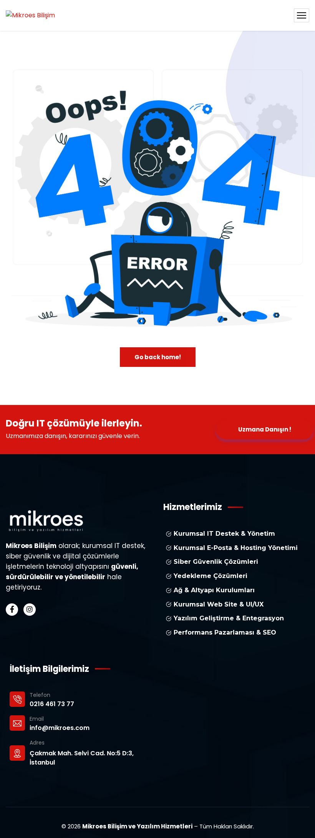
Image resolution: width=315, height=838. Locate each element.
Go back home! (157, 357)
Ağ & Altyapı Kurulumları (213, 590)
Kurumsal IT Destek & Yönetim (223, 533)
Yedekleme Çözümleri (209, 576)
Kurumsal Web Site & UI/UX (218, 604)
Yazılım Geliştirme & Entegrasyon (228, 618)
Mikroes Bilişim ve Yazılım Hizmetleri (137, 826)
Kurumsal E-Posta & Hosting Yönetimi (235, 547)
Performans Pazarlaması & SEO (224, 632)
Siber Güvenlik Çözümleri (215, 561)
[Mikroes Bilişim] (30, 15)
